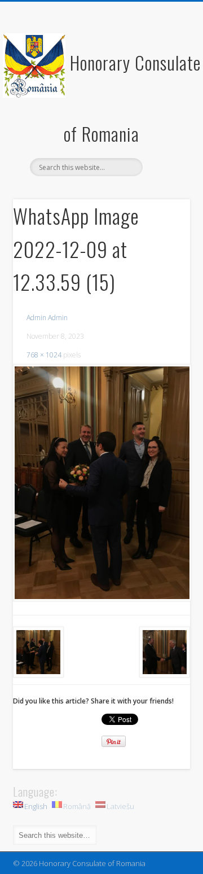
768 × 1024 (44, 355)
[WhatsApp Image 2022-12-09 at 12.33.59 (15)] (101, 482)
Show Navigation (163, 101)
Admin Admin (47, 317)
